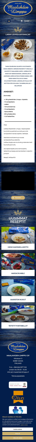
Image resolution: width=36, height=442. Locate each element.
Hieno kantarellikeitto (18, 247)
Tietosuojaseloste (18, 376)
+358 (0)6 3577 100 (20, 367)
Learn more (24, 424)
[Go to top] (32, 400)
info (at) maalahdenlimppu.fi (18, 372)
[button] (9, 21)
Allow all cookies (17, 438)
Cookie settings (17, 429)
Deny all (17, 433)
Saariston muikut (18, 300)
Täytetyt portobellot (18, 326)
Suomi (26, 21)
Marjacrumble (18, 273)
